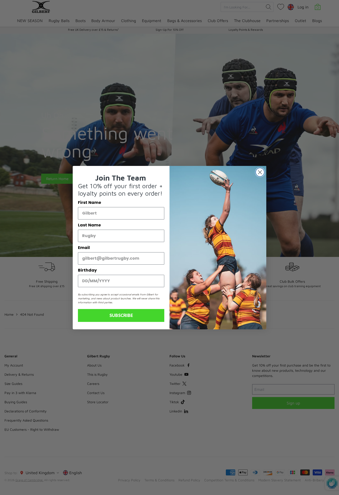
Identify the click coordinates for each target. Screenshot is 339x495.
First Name (89, 202)
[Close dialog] (260, 172)
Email (84, 247)
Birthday (87, 270)
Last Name (89, 225)
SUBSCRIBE (121, 315)
